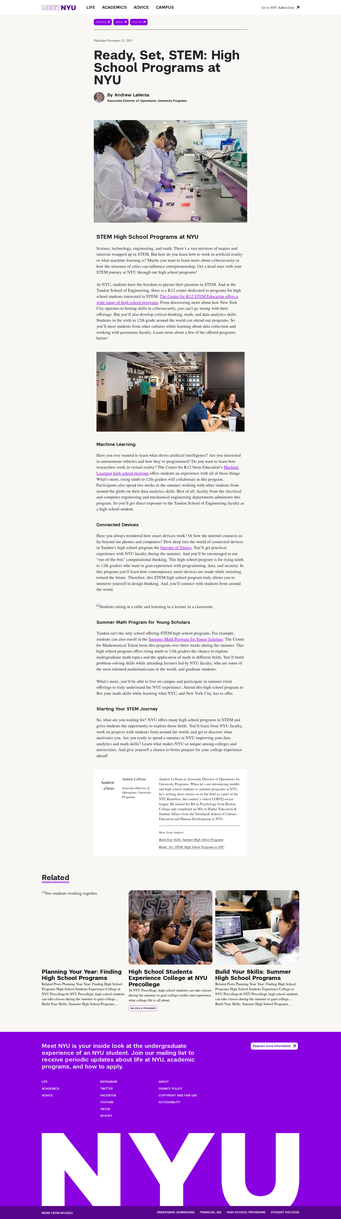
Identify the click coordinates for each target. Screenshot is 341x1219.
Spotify (106, 1116)
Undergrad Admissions (176, 1212)
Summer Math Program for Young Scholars (186, 639)
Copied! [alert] (139, 27)
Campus (165, 7)
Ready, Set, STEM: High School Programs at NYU (191, 847)
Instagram (108, 1082)
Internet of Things (175, 547)
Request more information (272, 1046)
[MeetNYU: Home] (59, 7)
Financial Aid (210, 1212)
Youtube (107, 1102)
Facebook (101, 22)
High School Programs (246, 1212)
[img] (84, 927)
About (164, 1082)
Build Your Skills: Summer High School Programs (191, 839)
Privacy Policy (170, 1089)
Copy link (137, 23)
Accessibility (169, 1102)
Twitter (119, 22)
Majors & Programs (143, 1008)
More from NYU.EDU (57, 1213)
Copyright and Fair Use (178, 1095)
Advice (141, 7)
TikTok (105, 1109)
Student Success (285, 1212)
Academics (114, 7)
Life (90, 7)
